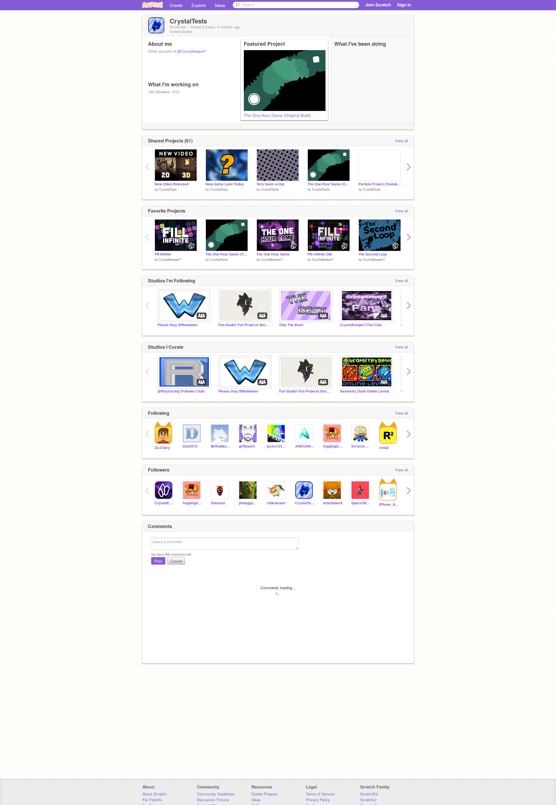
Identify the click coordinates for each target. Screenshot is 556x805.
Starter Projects (264, 794)
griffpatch (247, 446)
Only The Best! (291, 324)
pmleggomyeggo (248, 503)
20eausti (218, 503)
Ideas (220, 5)
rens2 (384, 447)
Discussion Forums (213, 799)
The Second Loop (373, 254)
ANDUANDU (304, 446)
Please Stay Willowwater (178, 324)
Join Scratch (378, 4)
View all (401, 140)
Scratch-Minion (361, 446)
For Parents (152, 799)
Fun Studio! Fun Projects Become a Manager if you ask (244, 324)
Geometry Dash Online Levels (364, 391)
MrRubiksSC (220, 446)
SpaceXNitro (361, 503)
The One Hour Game (273, 254)
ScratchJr (368, 799)
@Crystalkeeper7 (191, 51)
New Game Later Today (225, 184)
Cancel (176, 561)
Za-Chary (162, 447)
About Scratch (154, 794)
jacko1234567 (276, 446)
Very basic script (270, 184)
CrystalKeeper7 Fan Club (361, 324)
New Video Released (172, 184)
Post (158, 561)
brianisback (333, 503)
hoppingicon (333, 446)
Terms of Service (320, 794)
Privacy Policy (318, 799)
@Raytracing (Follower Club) (181, 391)
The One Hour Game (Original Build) (277, 115)
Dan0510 (190, 446)
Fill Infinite (163, 254)
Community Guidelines (216, 794)
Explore (198, 5)
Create (176, 5)
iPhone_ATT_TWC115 (389, 504)
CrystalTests (168, 189)
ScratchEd (369, 794)
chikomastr (276, 503)
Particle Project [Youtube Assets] (380, 184)
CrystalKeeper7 (170, 259)
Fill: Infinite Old (320, 254)
